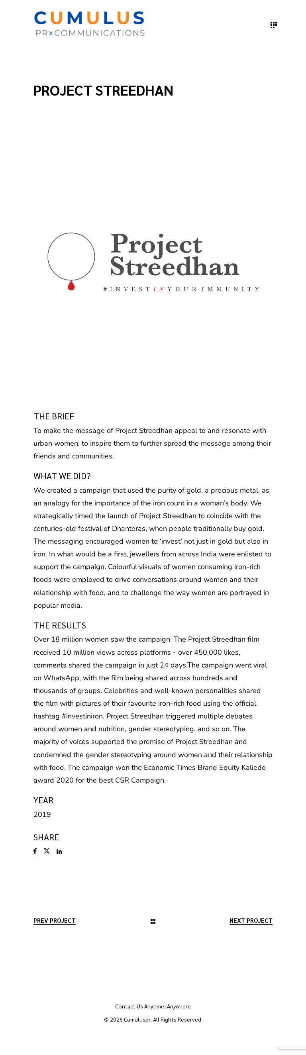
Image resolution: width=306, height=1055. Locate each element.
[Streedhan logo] (153, 262)
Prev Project (54, 920)
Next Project (251, 920)
